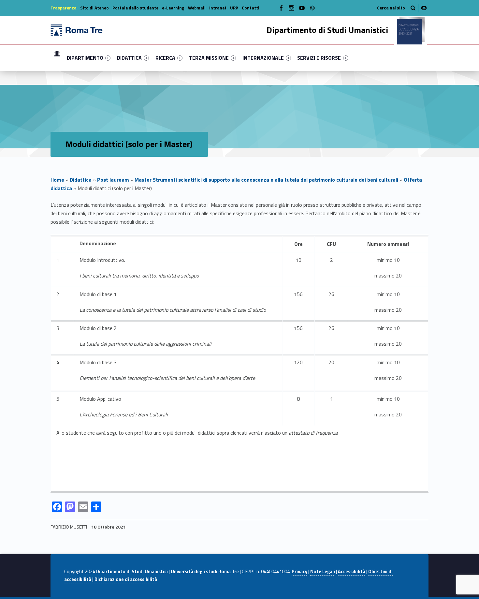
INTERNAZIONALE (263, 58)
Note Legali (322, 571)
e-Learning (173, 8)
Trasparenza (64, 8)
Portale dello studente (135, 8)
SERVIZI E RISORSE (319, 58)
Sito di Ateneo (94, 8)
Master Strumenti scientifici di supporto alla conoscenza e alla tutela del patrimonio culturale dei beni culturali (266, 180)
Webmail (197, 8)
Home (57, 57)
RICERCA (165, 58)
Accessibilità (351, 571)
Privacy (299, 571)
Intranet (217, 8)
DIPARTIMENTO (85, 58)
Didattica (81, 180)
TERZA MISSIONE (209, 58)
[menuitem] (57, 58)
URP (234, 8)
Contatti (250, 8)
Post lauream (113, 180)
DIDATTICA (129, 58)
